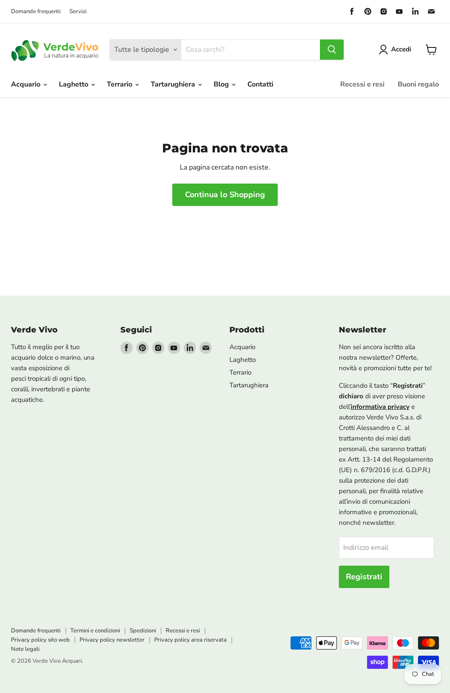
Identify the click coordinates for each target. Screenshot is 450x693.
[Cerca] (332, 50)
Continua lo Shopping (225, 194)
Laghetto (74, 84)
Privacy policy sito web (40, 640)
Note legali (25, 649)
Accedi (401, 49)
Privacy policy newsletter (112, 640)
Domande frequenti (36, 11)
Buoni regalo (418, 84)
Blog (222, 84)
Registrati (364, 576)
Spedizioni (143, 631)
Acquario (26, 84)
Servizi (78, 11)
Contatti (260, 84)
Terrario (120, 84)
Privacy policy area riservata (190, 640)
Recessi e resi (362, 84)
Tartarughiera (174, 84)
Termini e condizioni (95, 631)
